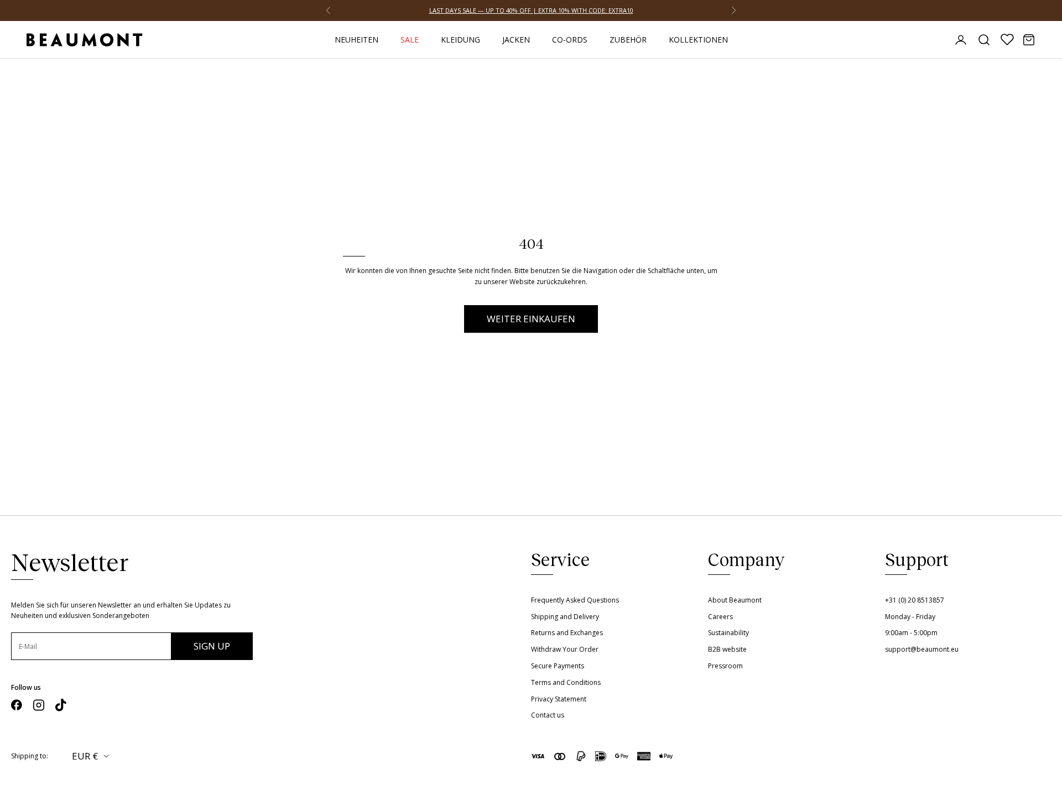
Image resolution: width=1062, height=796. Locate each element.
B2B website (727, 649)
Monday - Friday (910, 616)
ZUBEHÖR (628, 39)
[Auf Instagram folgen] (38, 705)
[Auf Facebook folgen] (16, 705)
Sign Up (212, 646)
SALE (409, 39)
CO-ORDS (569, 39)
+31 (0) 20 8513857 (914, 600)
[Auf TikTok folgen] (60, 705)
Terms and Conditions (566, 682)
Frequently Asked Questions (575, 600)
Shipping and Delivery (565, 616)
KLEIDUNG (460, 39)
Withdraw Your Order (564, 649)
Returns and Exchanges (567, 632)
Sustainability (728, 632)
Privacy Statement (558, 699)
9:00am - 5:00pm (911, 632)
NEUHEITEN (356, 39)
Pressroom (725, 666)
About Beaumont (735, 600)
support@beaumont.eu (922, 649)
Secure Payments (557, 666)
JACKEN (516, 39)
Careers (720, 616)
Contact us (547, 715)
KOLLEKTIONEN (698, 39)
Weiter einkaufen (531, 318)
